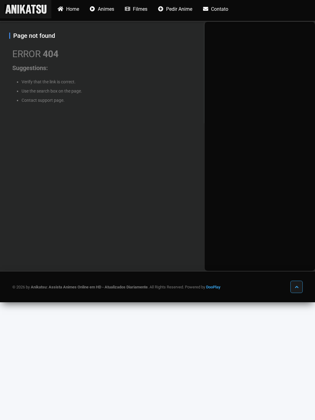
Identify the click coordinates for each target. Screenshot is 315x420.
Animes (105, 9)
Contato (219, 9)
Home (72, 9)
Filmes (139, 9)
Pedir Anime (178, 9)
